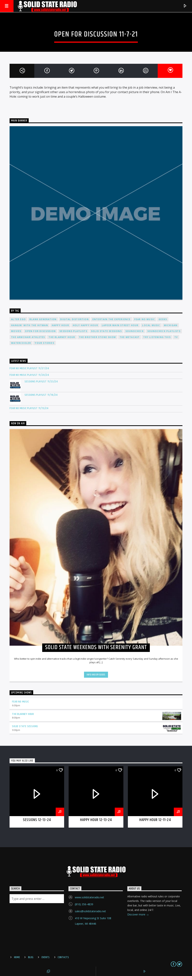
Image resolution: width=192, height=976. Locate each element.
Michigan (171, 325)
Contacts (63, 957)
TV (176, 337)
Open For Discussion (40, 331)
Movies (16, 331)
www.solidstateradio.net (89, 897)
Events (46, 957)
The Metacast (130, 337)
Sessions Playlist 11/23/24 (41, 381)
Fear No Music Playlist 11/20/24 (29, 375)
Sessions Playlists (73, 331)
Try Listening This (157, 337)
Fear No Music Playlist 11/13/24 (29, 408)
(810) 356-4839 (84, 904)
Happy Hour (60, 325)
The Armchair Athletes (28, 337)
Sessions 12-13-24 (37, 820)
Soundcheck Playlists (163, 331)
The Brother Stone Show (97, 337)
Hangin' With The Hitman (29, 325)
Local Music (151, 325)
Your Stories (44, 343)
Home (17, 957)
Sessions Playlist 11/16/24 (41, 395)
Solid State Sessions (106, 331)
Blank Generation (42, 319)
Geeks (163, 319)
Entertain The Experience (111, 319)
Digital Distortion (74, 319)
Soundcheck (134, 331)
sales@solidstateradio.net (90, 911)
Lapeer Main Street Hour (120, 325)
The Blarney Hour (62, 337)
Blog (31, 957)
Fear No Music (144, 319)
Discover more (136, 914)
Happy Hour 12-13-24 (96, 820)
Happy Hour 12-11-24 (155, 820)
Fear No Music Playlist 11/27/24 (29, 368)
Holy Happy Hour (85, 325)
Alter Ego (18, 319)
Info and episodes (96, 675)
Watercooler (21, 343)
